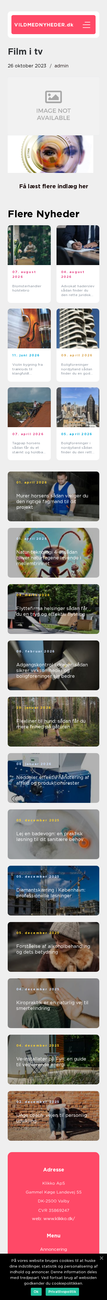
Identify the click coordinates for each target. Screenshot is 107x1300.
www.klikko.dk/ (59, 1218)
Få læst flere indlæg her (53, 186)
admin (61, 66)
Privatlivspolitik (62, 1291)
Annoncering (53, 1249)
